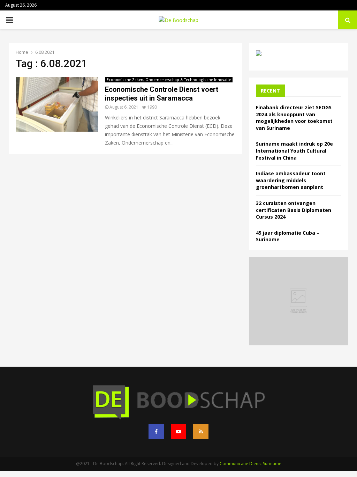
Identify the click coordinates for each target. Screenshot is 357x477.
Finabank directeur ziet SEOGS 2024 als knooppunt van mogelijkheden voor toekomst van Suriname (294, 117)
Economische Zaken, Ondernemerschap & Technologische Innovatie (169, 79)
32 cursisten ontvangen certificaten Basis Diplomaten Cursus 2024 (293, 210)
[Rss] (200, 431)
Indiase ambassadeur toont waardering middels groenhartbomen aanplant (291, 180)
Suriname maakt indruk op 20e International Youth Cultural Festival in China (294, 150)
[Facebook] (156, 431)
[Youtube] (178, 431)
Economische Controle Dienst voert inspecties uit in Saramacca (161, 93)
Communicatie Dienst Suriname (250, 464)
